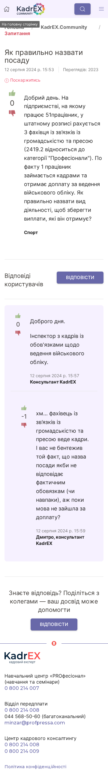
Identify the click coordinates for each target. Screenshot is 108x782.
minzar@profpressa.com (34, 723)
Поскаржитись (24, 80)
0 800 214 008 (21, 710)
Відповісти (80, 277)
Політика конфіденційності (35, 766)
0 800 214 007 (21, 688)
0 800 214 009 (21, 751)
